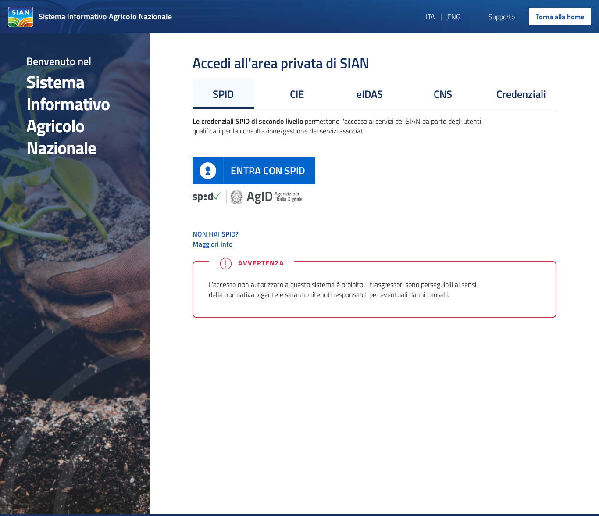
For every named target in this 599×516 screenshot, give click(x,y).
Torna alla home (560, 16)
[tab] (223, 93)
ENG (453, 16)
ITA (430, 16)
